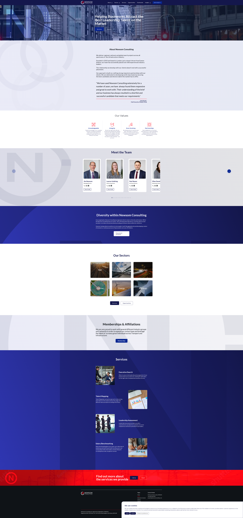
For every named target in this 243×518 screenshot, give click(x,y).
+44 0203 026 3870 (151, 496)
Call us (134, 478)
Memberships (121, 341)
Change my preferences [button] (142, 513)
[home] (86, 2)
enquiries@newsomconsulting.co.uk (155, 497)
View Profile (87, 189)
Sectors (109, 29)
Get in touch (157, 2)
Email (143, 478)
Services (124, 2)
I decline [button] (133, 513)
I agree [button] (127, 513)
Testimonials (140, 2)
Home (139, 494)
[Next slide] (229, 171)
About (139, 496)
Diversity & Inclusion (119, 233)
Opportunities (131, 2)
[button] (110, 2)
